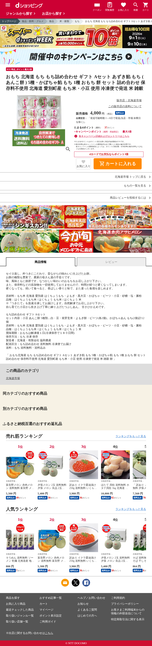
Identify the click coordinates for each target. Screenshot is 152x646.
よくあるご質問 (87, 609)
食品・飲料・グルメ (33, 21)
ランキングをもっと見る (130, 436)
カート (43, 603)
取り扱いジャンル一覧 (20, 615)
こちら (49, 633)
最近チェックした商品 (20, 609)
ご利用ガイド (47, 621)
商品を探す (13, 597)
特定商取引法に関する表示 (127, 619)
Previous (8, 461)
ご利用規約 (118, 597)
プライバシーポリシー (125, 603)
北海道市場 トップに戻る (130, 176)
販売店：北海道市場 (129, 100)
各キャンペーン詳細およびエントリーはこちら (104, 136)
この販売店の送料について (125, 106)
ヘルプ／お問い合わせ (91, 597)
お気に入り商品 (15, 603)
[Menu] (8, 5)
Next (143, 461)
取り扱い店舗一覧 (17, 621)
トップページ (9, 21)
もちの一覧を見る (135, 185)
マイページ (46, 609)
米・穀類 (64, 21)
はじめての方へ (87, 615)
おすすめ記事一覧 (50, 597)
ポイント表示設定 (50, 615)
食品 (51, 21)
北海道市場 (13, 378)
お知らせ (83, 603)
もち (77, 21)
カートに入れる (117, 163)
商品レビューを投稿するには (128, 197)
